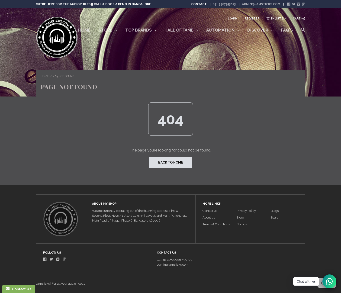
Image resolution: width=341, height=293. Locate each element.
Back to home (170, 162)
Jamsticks (43, 283)
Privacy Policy (246, 211)
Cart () (299, 18)
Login (233, 18)
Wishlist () (276, 18)
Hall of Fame (179, 30)
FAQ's (287, 30)
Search (275, 217)
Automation (220, 30)
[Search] (303, 32)
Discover (258, 30)
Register (252, 18)
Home (84, 30)
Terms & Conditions (216, 224)
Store (106, 30)
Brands (242, 224)
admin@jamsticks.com (261, 4)
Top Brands (139, 30)
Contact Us (20, 289)
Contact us (210, 211)
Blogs (275, 211)
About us (209, 217)
